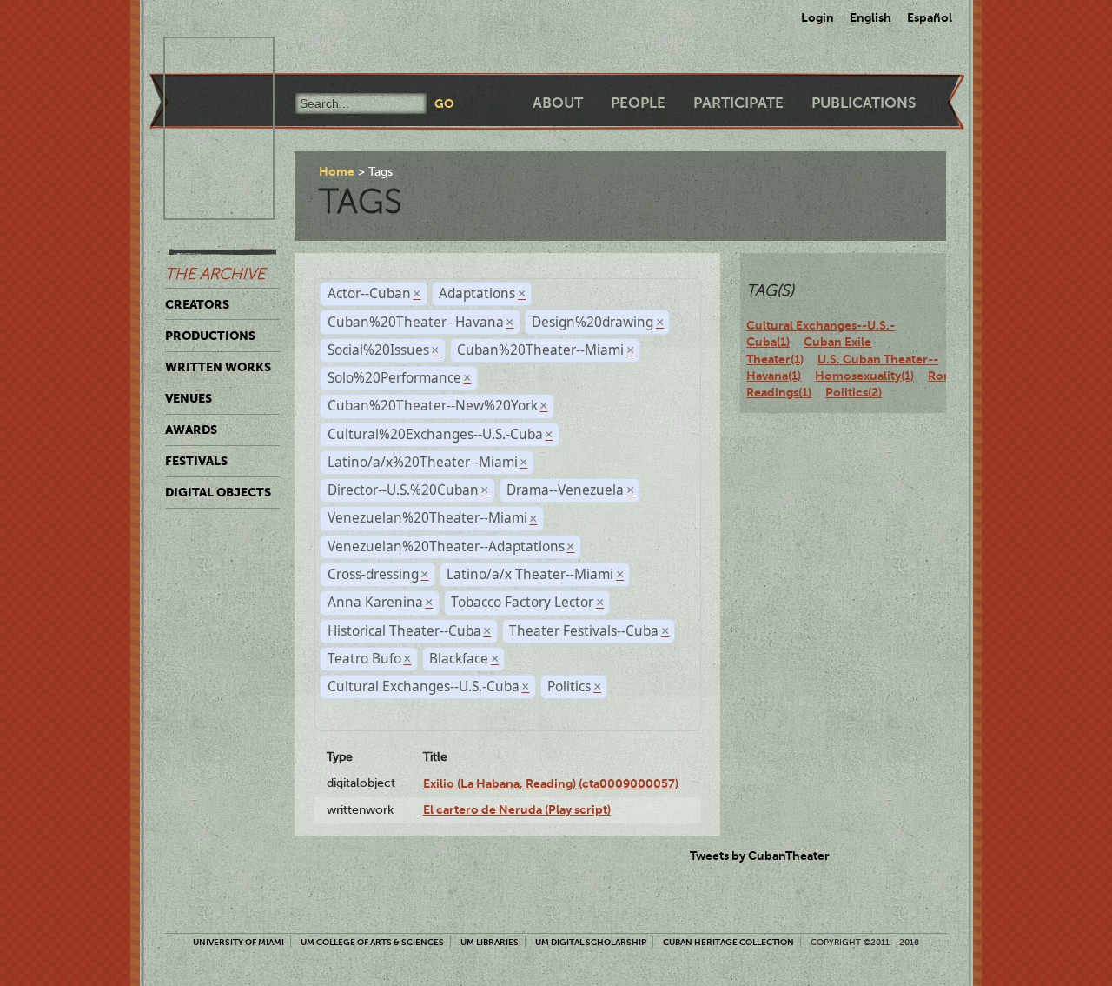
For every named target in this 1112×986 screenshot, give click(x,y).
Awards (191, 429)
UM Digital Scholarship (590, 942)
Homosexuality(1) (864, 376)
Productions (210, 336)
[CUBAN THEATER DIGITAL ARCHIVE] (203, 57)
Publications (863, 103)
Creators (197, 304)
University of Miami (238, 942)
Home (336, 171)
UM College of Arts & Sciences (372, 942)
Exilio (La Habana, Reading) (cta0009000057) (550, 783)
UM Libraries (489, 942)
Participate (738, 103)
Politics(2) (853, 392)
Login (817, 17)
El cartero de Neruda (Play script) (517, 809)
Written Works (218, 367)
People (638, 103)
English (870, 17)
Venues (188, 398)
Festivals (196, 461)
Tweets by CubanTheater (760, 856)
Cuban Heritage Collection (728, 942)
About (558, 103)
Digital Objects (218, 492)
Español (929, 17)
